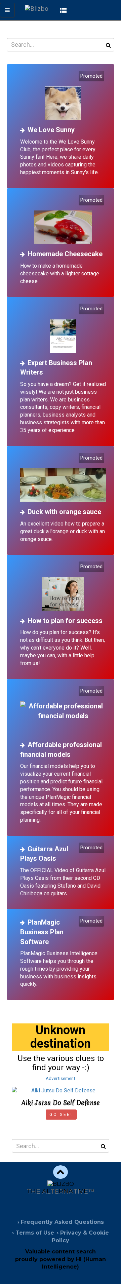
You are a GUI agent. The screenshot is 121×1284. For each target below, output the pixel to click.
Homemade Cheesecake (65, 254)
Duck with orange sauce (64, 512)
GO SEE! (61, 1114)
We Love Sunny (51, 130)
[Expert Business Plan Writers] (63, 329)
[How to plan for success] (63, 587)
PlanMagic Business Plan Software (42, 931)
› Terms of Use (33, 1233)
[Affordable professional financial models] (63, 711)
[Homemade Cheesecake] (63, 220)
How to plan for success (65, 621)
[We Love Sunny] (63, 96)
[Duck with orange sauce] (63, 478)
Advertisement (60, 1078)
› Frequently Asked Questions (60, 1222)
